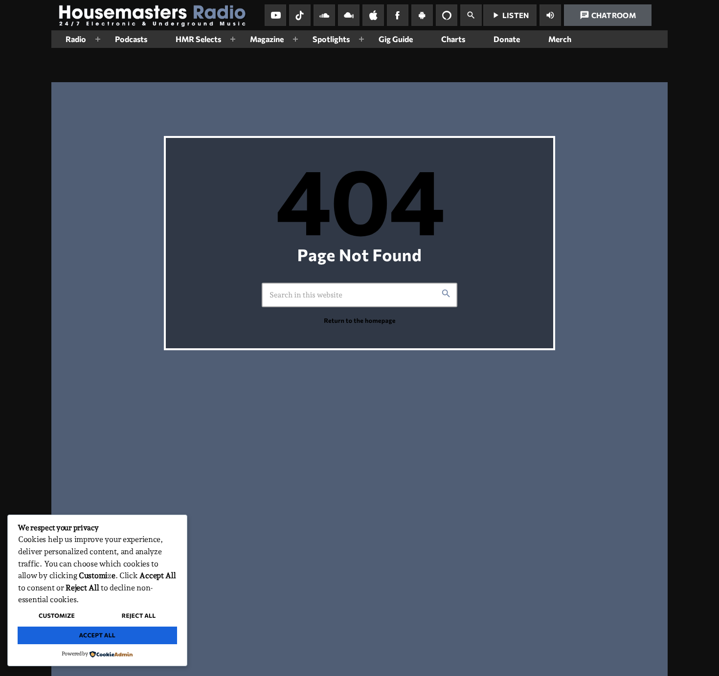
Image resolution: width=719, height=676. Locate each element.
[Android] (422, 15)
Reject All (139, 615)
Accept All (97, 635)
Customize (57, 615)
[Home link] (156, 15)
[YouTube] (275, 15)
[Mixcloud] (349, 15)
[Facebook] (397, 15)
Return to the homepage (359, 320)
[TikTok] (300, 15)
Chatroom (608, 15)
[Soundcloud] (324, 15)
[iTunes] (373, 15)
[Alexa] (446, 15)
